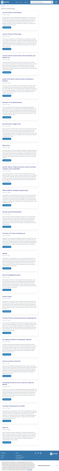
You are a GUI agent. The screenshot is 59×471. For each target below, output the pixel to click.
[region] (29, 465)
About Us (2, 455)
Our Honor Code (19, 458)
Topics (21, 2)
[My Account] (56, 2)
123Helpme (3, 5)
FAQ (1, 458)
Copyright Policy (19, 455)
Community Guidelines (20, 457)
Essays (17, 2)
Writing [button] (25, 2)
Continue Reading (6, 27)
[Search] (51, 2)
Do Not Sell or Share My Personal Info (44, 465)
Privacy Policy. (29, 469)
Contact (2, 457)
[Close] (57, 465)
